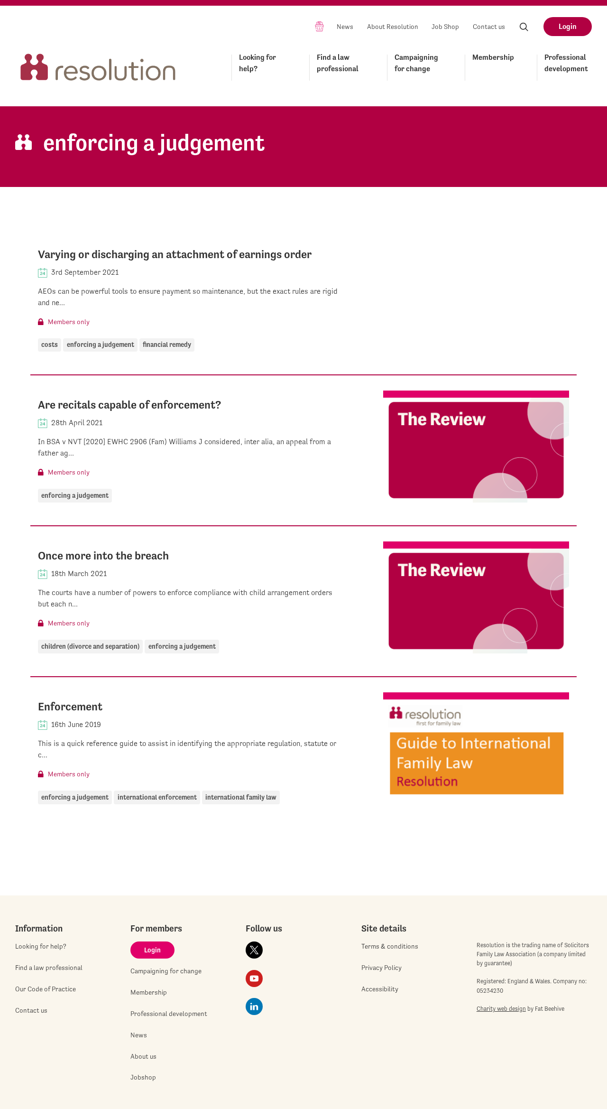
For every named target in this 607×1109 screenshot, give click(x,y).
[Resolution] (98, 66)
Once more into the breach (103, 555)
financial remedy (167, 344)
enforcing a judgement (100, 344)
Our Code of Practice (45, 989)
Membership (493, 57)
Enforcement (70, 706)
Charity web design (501, 1008)
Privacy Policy (381, 967)
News (345, 26)
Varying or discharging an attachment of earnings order (175, 254)
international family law (240, 797)
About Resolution (392, 26)
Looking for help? (257, 63)
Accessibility (379, 989)
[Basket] (319, 26)
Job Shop (445, 26)
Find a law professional (338, 63)
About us (143, 1056)
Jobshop (143, 1077)
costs (49, 344)
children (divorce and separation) (90, 646)
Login (568, 26)
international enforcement (157, 797)
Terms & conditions (389, 946)
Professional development (566, 63)
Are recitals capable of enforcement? (129, 404)
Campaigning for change (416, 63)
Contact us (489, 26)
